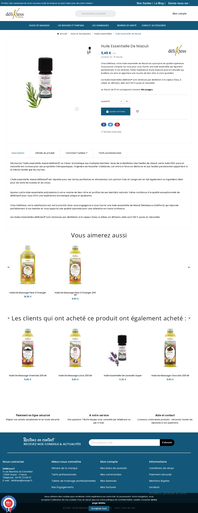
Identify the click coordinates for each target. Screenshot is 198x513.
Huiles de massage (39, 25)
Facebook (103, 124)
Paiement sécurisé (160, 474)
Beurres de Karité (126, 25)
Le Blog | (159, 3)
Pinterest (117, 124)
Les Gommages (100, 25)
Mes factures (108, 487)
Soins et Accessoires (154, 25)
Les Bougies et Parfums (71, 25)
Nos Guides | (145, 3)
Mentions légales (159, 480)
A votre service (99, 415)
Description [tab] (18, 153)
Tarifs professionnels (110, 153)
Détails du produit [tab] (45, 153)
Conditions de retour (161, 468)
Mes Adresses (108, 480)
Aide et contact (165, 415)
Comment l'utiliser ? (77, 153)
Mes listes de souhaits (113, 468)
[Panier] (190, 13)
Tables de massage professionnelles (74, 480)
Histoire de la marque (65, 468)
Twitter (110, 124)
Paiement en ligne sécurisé (33, 415)
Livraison (154, 487)
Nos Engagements (63, 487)
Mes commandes (110, 474)
